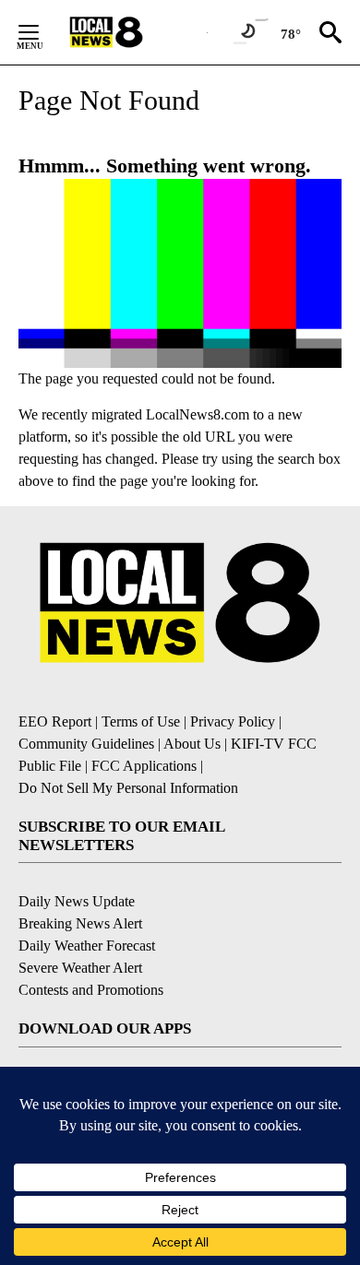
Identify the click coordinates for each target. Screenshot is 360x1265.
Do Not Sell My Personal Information (128, 788)
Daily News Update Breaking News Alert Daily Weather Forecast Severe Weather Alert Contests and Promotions (90, 945)
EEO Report (54, 721)
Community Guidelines (86, 743)
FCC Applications (144, 766)
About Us (192, 743)
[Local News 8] (129, 32)
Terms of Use (141, 721)
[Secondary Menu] (42, 32)
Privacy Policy (232, 721)
